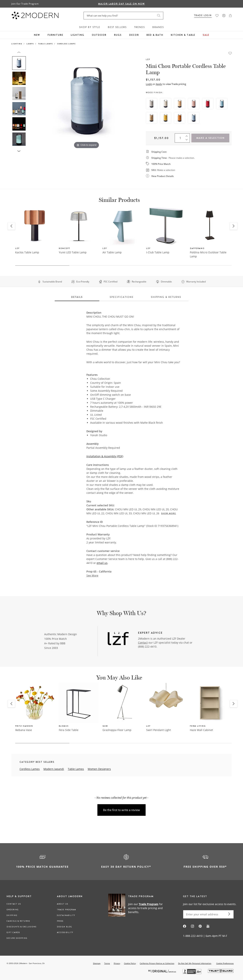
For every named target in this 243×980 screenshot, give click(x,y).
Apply (159, 84)
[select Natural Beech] (179, 103)
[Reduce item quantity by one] (187, 141)
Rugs (118, 35)
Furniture (55, 35)
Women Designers (99, 769)
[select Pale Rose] (193, 103)
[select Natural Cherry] (151, 118)
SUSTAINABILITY (66, 915)
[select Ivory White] (165, 103)
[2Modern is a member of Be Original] (162, 971)
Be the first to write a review (121, 810)
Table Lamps (45, 44)
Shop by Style (89, 27)
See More (92, 575)
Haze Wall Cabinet (201, 730)
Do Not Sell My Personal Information (194, 963)
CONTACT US (14, 904)
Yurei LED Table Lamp (73, 252)
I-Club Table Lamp (157, 252)
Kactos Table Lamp (27, 252)
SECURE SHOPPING (17, 938)
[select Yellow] (165, 118)
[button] (230, 15)
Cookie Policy (130, 963)
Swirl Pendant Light (158, 730)
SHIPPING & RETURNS (166, 297)
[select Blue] (193, 118)
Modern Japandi (53, 769)
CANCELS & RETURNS (18, 921)
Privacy (117, 963)
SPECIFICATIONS (121, 297)
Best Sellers (117, 27)
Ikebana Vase (23, 730)
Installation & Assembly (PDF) (104, 456)
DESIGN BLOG (64, 927)
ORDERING (13, 910)
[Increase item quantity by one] (187, 135)
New (37, 35)
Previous (32, 100)
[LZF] (118, 639)
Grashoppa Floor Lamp (117, 730)
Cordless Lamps (66, 44)
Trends (139, 27)
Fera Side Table (68, 730)
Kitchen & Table (183, 35)
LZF (148, 59)
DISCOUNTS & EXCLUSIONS (21, 927)
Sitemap (96, 963)
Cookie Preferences (225, 963)
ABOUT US (62, 904)
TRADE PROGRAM (66, 910)
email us (102, 563)
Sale (206, 35)
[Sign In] (223, 15)
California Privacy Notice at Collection (157, 963)
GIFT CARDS (13, 932)
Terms (107, 963)
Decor (134, 35)
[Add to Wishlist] (230, 53)
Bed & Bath (155, 35)
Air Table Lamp (112, 252)
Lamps (30, 44)
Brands (158, 27)
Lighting (77, 35)
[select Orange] (179, 118)
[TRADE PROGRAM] (137, 908)
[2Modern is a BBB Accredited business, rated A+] (192, 973)
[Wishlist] (217, 15)
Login (149, 84)
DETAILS (77, 297)
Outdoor (99, 35)
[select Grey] (151, 103)
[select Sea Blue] (221, 103)
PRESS (60, 921)
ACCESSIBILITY (65, 932)
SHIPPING (12, 915)
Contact (143, 642)
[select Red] (207, 103)
